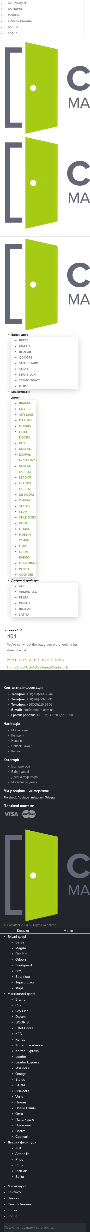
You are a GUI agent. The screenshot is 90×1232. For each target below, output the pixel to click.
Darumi (25, 420)
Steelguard (28, 363)
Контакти (15, 9)
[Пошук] (82, 1228)
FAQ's (34, 667)
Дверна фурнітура (25, 580)
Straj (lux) (27, 374)
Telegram (51, 797)
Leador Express (27, 1062)
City (22, 409)
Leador (25, 477)
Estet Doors (24, 1028)
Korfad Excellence (29, 1045)
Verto (24, 523)
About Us (23, 667)
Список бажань (20, 21)
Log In (13, 33)
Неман (24, 529)
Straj (23, 369)
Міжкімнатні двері (20, 394)
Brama (24, 403)
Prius (23, 597)
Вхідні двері (20, 335)
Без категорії (20, 766)
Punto (24, 603)
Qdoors (25, 357)
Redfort (26, 351)
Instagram (36, 797)
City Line (26, 414)
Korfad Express (27, 1051)
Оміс (23, 546)
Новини (14, 15)
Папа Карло (24, 1119)
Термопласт (29, 380)
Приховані (28, 563)
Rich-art (26, 609)
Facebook (10, 797)
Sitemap (45, 667)
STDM (23, 511)
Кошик (13, 27)
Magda (25, 346)
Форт (23, 386)
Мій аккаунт (19, 730)
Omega (24, 500)
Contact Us (60, 667)
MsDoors (26, 494)
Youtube (23, 797)
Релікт (24, 569)
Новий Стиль (25, 1108)
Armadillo (28, 591)
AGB (22, 586)
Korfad (25, 449)
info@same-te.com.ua (38, 710)
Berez (23, 340)
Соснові (26, 574)
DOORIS (25, 426)
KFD (22, 443)
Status (24, 506)
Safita (24, 614)
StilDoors (27, 517)
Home (11, 667)
